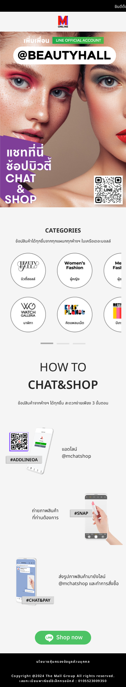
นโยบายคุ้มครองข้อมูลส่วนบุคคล (63, 661)
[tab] (47, 343)
